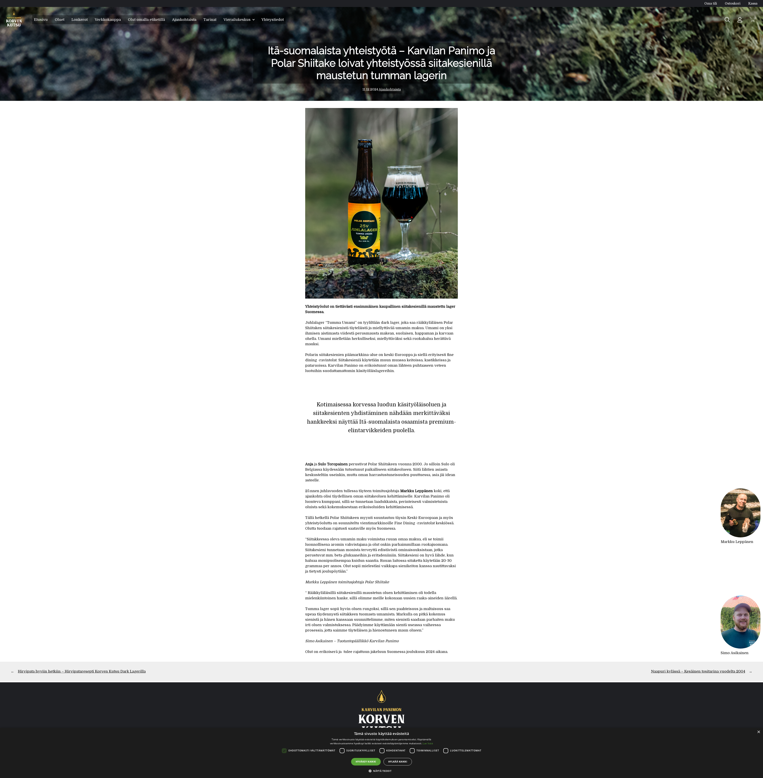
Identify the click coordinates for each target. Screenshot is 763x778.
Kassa (752, 3)
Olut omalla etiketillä (146, 20)
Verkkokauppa (108, 20)
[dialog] (381, 753)
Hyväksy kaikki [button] (366, 761)
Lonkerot (80, 20)
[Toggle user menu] (739, 19)
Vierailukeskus (238, 20)
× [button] (758, 732)
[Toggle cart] (752, 19)
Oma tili (710, 3)
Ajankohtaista (184, 20)
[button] (381, 770)
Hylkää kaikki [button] (397, 761)
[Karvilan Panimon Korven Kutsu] (14, 20)
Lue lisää (428, 743)
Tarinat (209, 20)
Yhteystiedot (272, 20)
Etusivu (41, 20)
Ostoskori (732, 3)
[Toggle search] (727, 19)
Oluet (59, 20)
